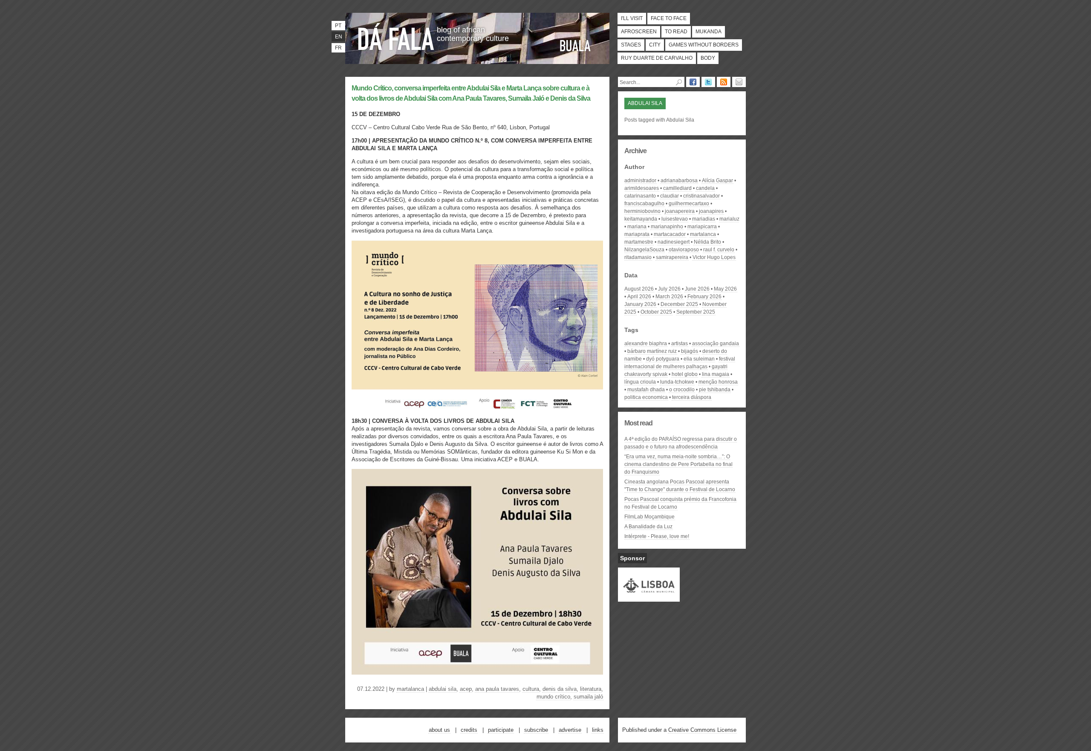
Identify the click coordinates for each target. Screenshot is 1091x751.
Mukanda (709, 32)
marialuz (729, 219)
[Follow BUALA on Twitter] (708, 82)
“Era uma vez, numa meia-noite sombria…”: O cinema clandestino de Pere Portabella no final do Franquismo (678, 464)
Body (708, 58)
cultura (530, 689)
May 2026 (725, 289)
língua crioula (640, 382)
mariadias (703, 219)
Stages (631, 45)
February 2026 (704, 297)
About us (439, 730)
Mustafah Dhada (646, 390)
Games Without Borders (704, 45)
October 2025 (656, 312)
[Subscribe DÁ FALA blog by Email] (739, 82)
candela (705, 188)
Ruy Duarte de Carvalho (657, 58)
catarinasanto (640, 196)
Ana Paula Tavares (497, 689)
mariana (637, 227)
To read (676, 32)
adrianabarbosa (679, 180)
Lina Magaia (715, 374)
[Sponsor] (649, 598)
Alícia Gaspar (717, 180)
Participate (501, 730)
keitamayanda (640, 219)
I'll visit (632, 18)
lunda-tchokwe (677, 382)
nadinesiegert (674, 242)
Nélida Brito (707, 242)
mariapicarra (702, 227)
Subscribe (536, 730)
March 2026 (669, 297)
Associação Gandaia (715, 343)
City (655, 45)
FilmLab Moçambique (649, 517)
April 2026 (639, 297)
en (338, 37)
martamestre (638, 242)
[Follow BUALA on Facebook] (693, 82)
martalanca (410, 689)
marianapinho (667, 227)
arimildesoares (641, 188)
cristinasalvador (701, 196)
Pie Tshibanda (714, 390)
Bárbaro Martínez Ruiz (652, 351)
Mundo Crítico (553, 696)
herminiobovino (642, 211)
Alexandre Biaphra (645, 343)
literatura (590, 689)
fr (338, 48)
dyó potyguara (662, 359)
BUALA (575, 45)
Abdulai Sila (442, 689)
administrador (640, 180)
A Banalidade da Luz (648, 527)
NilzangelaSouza (644, 250)
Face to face (669, 18)
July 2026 (669, 289)
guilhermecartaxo (689, 204)
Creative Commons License (702, 730)
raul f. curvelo (718, 250)
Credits (469, 730)
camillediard (677, 188)
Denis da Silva (560, 689)
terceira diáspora (691, 397)
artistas (679, 343)
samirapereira (672, 257)
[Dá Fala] (396, 36)
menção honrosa (718, 382)
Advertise (570, 730)
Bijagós (689, 351)
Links (597, 730)
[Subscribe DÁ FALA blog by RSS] (723, 82)
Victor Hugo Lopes (714, 257)
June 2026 (697, 289)
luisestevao (674, 219)
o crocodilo (682, 390)
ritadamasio (638, 257)
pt (338, 26)
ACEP (466, 689)
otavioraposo (684, 250)
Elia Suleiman (699, 359)
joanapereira (680, 211)
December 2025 (679, 304)
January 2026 (640, 304)
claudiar (669, 196)
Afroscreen (639, 32)
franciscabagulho (644, 204)
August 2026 (639, 289)
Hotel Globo (685, 374)
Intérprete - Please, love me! (656, 536)
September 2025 (695, 312)
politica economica (646, 397)
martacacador (670, 234)
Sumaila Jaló (588, 696)
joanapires (711, 211)
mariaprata (636, 234)
